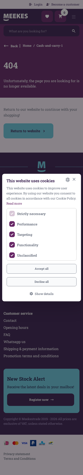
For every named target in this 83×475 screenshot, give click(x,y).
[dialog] (41, 237)
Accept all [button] (41, 269)
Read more (14, 203)
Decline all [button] (42, 282)
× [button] (73, 179)
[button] (42, 294)
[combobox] (68, 179)
